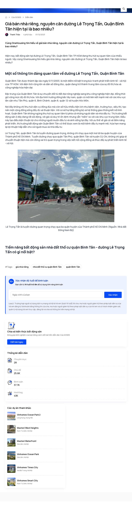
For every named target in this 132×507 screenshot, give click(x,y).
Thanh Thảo (15, 34)
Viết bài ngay (16, 342)
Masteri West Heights (28, 427)
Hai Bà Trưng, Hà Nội (24, 470)
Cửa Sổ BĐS (16, 17)
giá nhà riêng (22, 266)
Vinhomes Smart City (27, 480)
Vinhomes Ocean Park (28, 454)
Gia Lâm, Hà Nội (23, 444)
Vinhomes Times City (27, 467)
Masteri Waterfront (26, 441)
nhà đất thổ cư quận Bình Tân (47, 266)
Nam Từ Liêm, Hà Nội (24, 431)
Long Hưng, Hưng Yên (25, 418)
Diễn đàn (29, 17)
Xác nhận (113, 294)
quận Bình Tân (73, 266)
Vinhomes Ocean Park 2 (28, 414)
